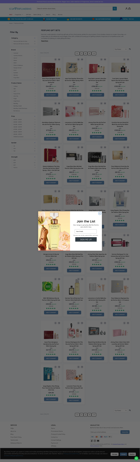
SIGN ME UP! (86, 239)
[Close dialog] (99, 213)
